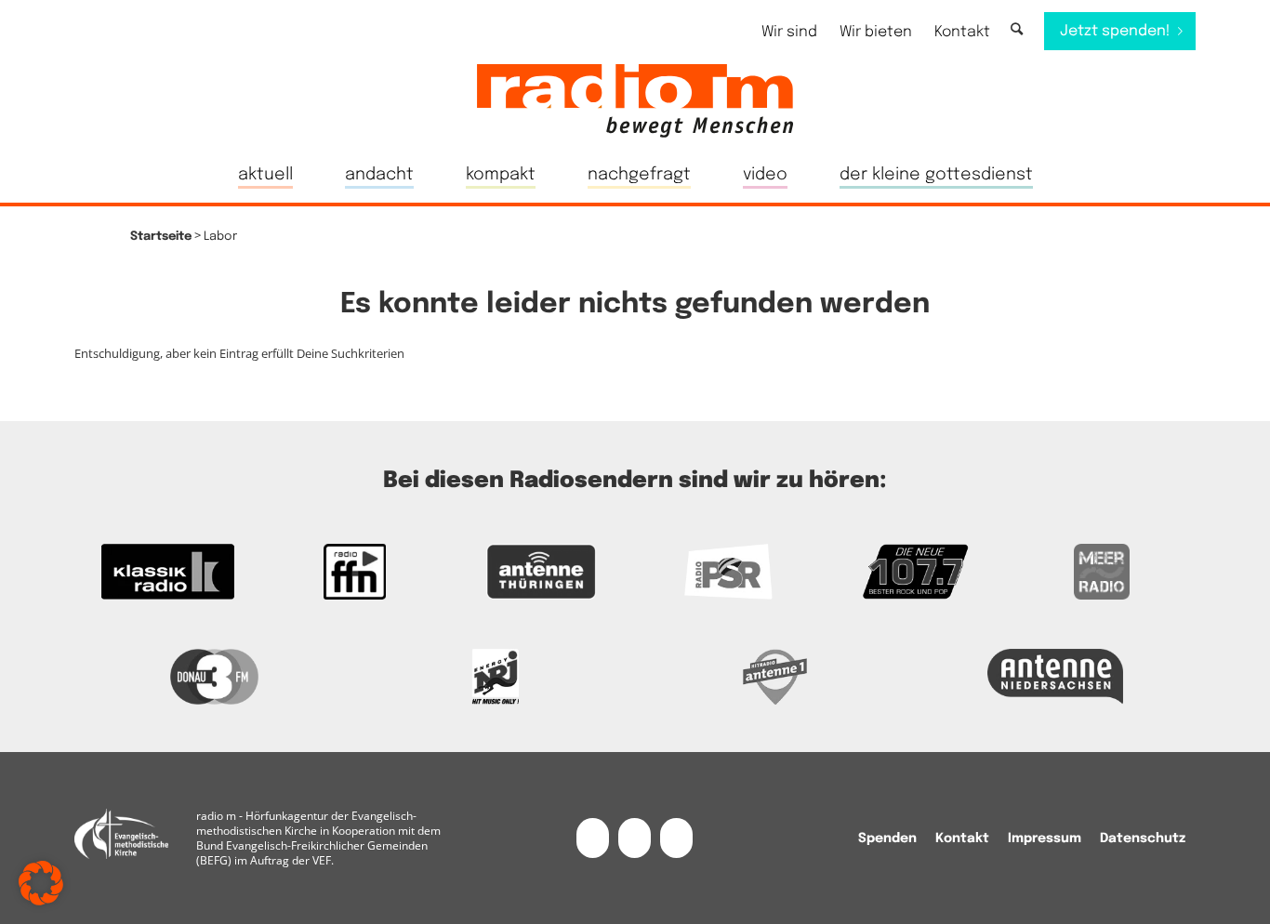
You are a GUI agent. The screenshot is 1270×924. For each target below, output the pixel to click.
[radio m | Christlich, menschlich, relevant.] (635, 100)
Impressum (1044, 838)
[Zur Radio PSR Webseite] (728, 572)
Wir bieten (876, 32)
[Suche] (1017, 30)
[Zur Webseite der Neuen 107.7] (915, 572)
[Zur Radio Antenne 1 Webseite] (775, 677)
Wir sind (789, 32)
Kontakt (962, 32)
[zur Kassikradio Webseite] (167, 572)
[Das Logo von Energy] (495, 677)
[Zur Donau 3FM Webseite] (214, 677)
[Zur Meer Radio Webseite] (1102, 572)
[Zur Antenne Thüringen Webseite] (541, 572)
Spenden (887, 838)
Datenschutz (1142, 838)
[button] (41, 883)
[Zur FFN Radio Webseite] (354, 572)
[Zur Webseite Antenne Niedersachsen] (1056, 677)
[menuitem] (789, 32)
